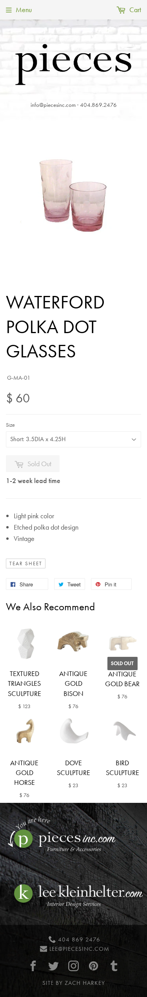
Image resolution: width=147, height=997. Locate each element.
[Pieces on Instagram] (73, 966)
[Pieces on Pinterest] (93, 966)
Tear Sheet (25, 564)
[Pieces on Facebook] (33, 966)
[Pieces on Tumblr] (113, 966)
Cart (134, 9)
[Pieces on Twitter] (53, 966)
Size (10, 424)
